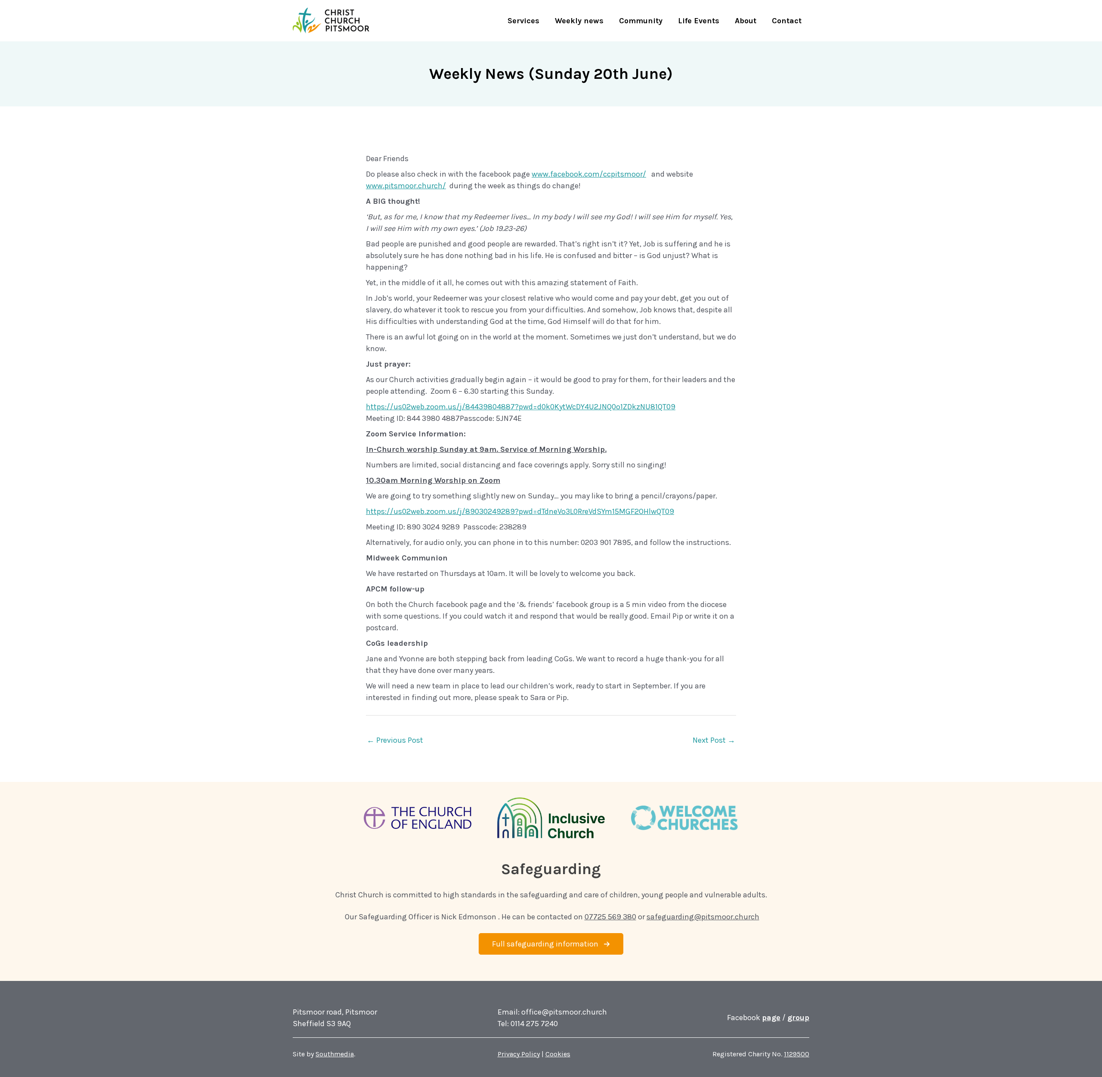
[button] (551, 944)
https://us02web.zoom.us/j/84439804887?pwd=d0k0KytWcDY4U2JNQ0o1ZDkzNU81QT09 (520, 406)
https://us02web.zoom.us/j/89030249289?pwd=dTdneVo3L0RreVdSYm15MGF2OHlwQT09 (520, 511)
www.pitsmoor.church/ (406, 185)
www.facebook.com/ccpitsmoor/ (589, 174)
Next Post (714, 740)
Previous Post (395, 740)
